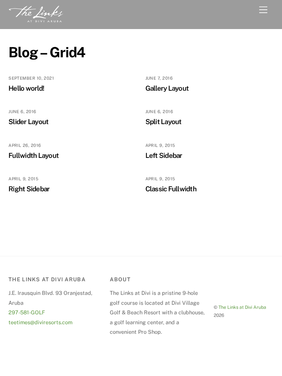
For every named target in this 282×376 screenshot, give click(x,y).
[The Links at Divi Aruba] (36, 19)
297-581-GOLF (26, 312)
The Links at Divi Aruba (242, 307)
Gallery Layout (167, 88)
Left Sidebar (163, 155)
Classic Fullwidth (170, 189)
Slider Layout (28, 122)
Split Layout (163, 122)
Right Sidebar (29, 189)
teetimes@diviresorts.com (40, 322)
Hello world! (26, 88)
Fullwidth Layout (33, 155)
